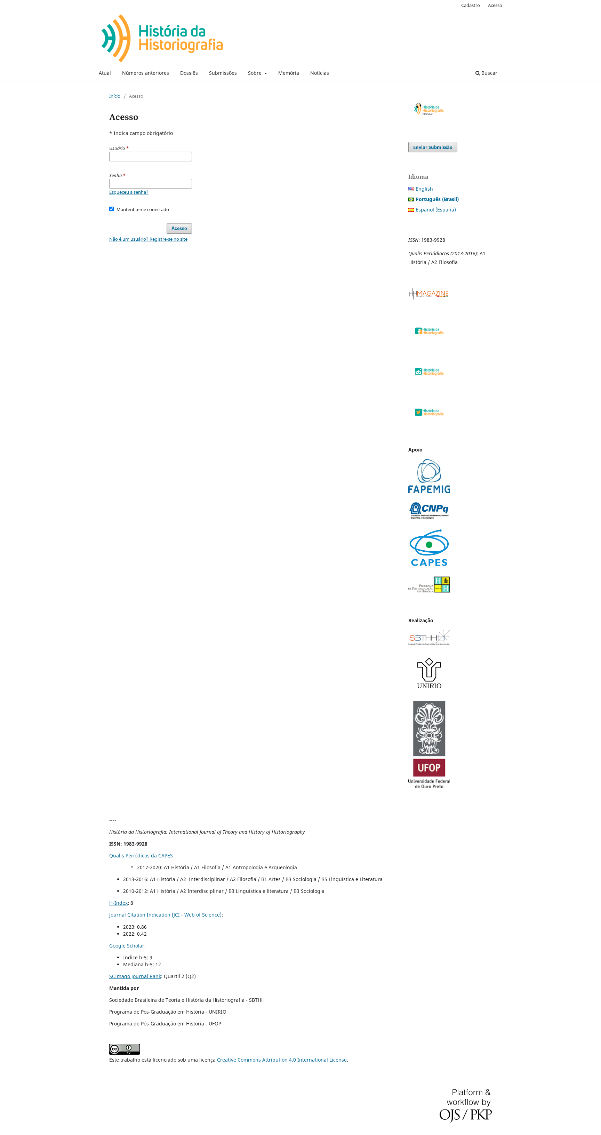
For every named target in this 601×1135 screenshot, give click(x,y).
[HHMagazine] (429, 298)
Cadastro (470, 5)
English (424, 188)
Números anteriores (145, 73)
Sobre (255, 73)
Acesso (495, 5)
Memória (288, 73)
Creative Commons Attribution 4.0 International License (282, 1059)
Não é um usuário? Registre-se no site (148, 239)
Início (114, 96)
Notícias (319, 73)
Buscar (488, 73)
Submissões (223, 73)
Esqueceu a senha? (129, 192)
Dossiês (189, 73)
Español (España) (436, 209)
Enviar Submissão (432, 147)
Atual (105, 73)
